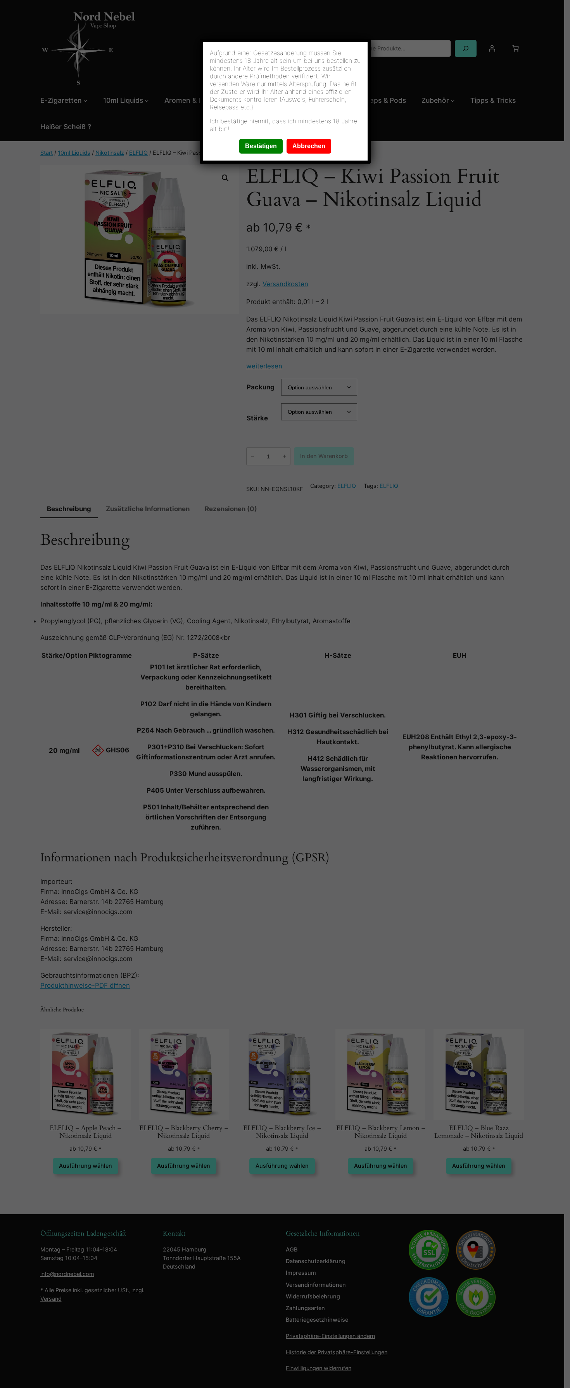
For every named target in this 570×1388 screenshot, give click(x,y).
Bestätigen (261, 146)
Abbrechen (308, 146)
